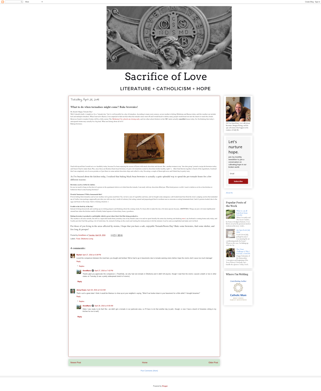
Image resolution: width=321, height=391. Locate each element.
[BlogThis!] (114, 235)
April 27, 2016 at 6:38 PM (92, 255)
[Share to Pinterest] (121, 235)
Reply (78, 261)
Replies (81, 266)
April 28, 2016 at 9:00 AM (104, 306)
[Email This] (112, 235)
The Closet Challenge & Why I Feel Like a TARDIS (243, 251)
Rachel (79, 255)
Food (78, 239)
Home (144, 362)
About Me (229, 193)
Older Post (213, 362)
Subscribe (238, 181)
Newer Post (75, 362)
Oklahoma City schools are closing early (126, 119)
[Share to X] (116, 235)
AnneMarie (87, 271)
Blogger (165, 386)
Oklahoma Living (87, 239)
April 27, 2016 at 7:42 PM (104, 271)
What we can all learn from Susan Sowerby (242, 213)
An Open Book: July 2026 (243, 231)
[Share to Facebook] (119, 235)
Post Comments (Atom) (149, 371)
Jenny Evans (81, 290)
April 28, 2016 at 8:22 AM (96, 290)
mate (183, 218)
